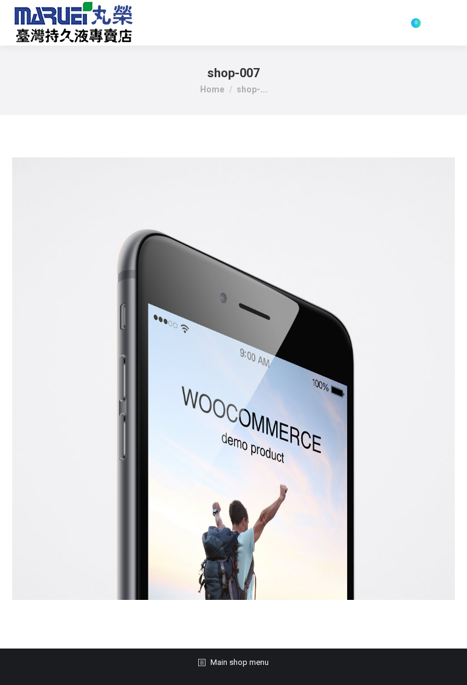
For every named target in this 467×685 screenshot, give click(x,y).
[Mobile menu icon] (444, 22)
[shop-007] (233, 378)
